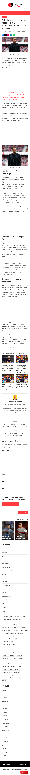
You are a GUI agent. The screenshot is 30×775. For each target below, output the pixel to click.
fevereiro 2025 (5, 723)
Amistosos (4, 549)
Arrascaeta (5, 616)
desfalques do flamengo (20, 630)
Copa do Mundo (6, 567)
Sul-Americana (5, 599)
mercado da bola (18, 658)
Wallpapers (4, 607)
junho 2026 (4, 694)
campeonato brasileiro (18, 622)
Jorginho (4, 655)
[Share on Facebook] (3, 35)
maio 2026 (4, 697)
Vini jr (21, 677)
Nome (4, 474)
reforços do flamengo (7, 675)
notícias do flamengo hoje (9, 666)
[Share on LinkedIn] (11, 35)
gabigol (12, 650)
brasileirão (24, 616)
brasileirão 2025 (17, 619)
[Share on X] (5, 35)
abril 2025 (4, 716)
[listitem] (8, 530)
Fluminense (5, 650)
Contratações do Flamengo (9, 627)
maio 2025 (4, 712)
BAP (11, 616)
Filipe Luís (5, 633)
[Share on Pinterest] (8, 35)
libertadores (20, 655)
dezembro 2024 (6, 730)
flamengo (4, 636)
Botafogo (17, 616)
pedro (19, 666)
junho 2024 (4, 752)
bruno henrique (6, 622)
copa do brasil (22, 627)
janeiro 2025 (5, 726)
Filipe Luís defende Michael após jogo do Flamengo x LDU (22, 386)
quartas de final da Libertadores (10, 672)
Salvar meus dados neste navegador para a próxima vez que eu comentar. (13, 498)
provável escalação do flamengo (10, 669)
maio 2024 (4, 755)
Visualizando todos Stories (21, 519)
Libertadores (5, 581)
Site (3, 488)
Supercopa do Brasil (7, 677)
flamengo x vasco (21, 647)
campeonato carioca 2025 (9, 624)
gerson (18, 650)
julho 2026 (4, 690)
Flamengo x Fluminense (8, 647)
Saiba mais (16, 772)
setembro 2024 (5, 741)
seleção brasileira (20, 675)
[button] (3, 13)
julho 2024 (4, 748)
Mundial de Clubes (6, 589)
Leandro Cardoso (8, 31)
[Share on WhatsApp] (14, 35)
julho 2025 (4, 705)
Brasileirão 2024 (6, 619)
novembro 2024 (6, 734)
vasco (16, 677)
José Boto (11, 655)
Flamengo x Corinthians (8, 644)
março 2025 (5, 719)
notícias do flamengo (7, 663)
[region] (15, 80)
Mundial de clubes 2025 (8, 661)
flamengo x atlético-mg (8, 638)
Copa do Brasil (5, 563)
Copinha (4, 574)
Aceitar (24, 772)
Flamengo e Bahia (14, 636)
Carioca (4, 556)
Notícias (4, 17)
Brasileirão (4, 552)
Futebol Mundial (6, 578)
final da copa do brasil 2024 (17, 633)
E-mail (4, 481)
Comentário (6, 450)
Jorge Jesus (23, 652)
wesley (4, 680)
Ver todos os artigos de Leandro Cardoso (15, 404)
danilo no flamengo (7, 630)
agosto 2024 (5, 745)
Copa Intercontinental (7, 570)
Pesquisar (4, 509)
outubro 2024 (5, 737)
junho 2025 (4, 708)
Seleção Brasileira (6, 596)
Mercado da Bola (6, 585)
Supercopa (4, 603)
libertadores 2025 (6, 658)
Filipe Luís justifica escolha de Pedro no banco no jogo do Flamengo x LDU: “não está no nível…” (22, 368)
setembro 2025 (5, 701)
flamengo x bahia (20, 638)
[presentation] (25, 531)
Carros (3, 560)
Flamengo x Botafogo (7, 641)
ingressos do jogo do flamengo (10, 652)
